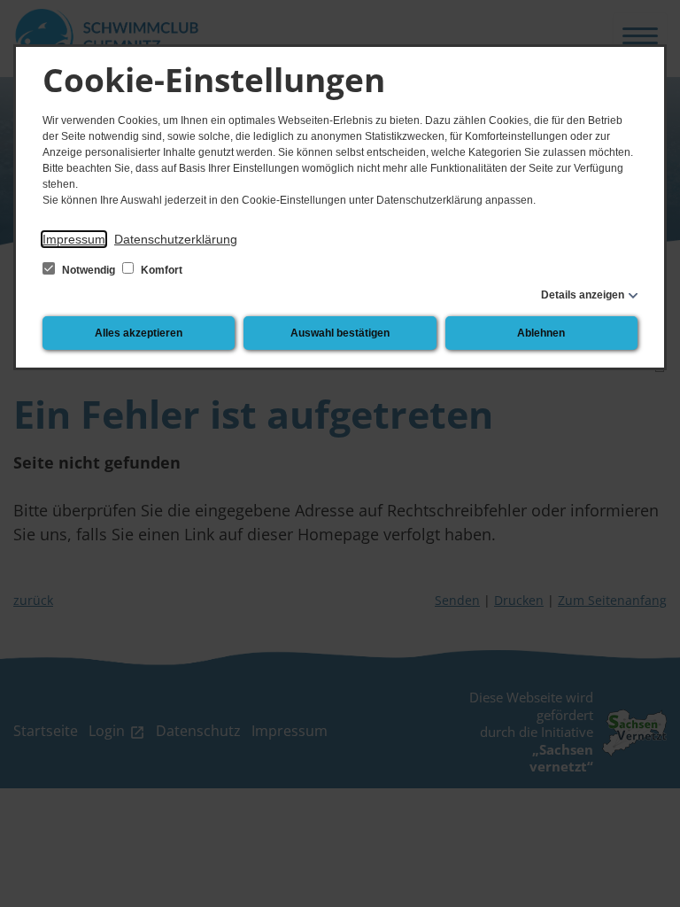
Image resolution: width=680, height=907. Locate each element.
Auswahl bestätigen (340, 333)
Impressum (73, 239)
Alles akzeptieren (138, 333)
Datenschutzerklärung (175, 239)
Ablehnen (541, 333)
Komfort (160, 270)
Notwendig (88, 270)
